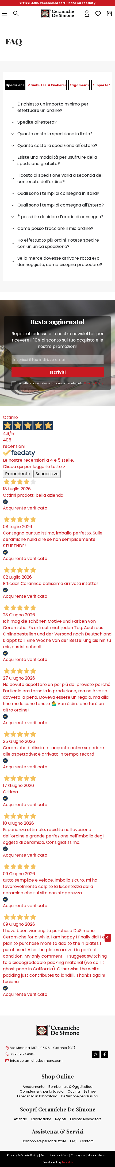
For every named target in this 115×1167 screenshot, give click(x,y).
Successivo (47, 474)
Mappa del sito (97, 1155)
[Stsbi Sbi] (95, 1054)
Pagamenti (79, 85)
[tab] (15, 85)
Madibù (67, 1162)
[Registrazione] (87, 13)
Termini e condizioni (54, 1155)
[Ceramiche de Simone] (57, 13)
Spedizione (15, 85)
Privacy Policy (93, 383)
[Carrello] (109, 13)
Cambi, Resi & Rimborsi (47, 85)
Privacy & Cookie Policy (22, 1155)
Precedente (17, 474)
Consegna (78, 1155)
